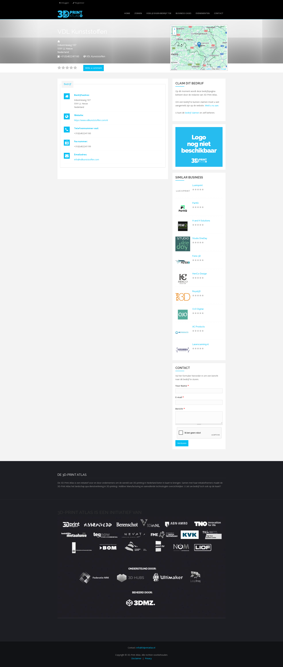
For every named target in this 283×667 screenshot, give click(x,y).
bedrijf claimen (192, 112)
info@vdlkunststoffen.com (86, 159)
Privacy (148, 658)
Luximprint (197, 185)
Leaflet (208, 69)
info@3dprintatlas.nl (145, 647)
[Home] (70, 13)
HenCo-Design (199, 273)
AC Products (198, 326)
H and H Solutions (201, 220)
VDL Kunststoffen (95, 56)
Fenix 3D (196, 256)
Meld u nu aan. (212, 105)
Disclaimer (136, 658)
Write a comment (93, 68)
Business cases (183, 13)
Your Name (182, 385)
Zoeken (138, 13)
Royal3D (196, 291)
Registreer (79, 3)
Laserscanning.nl (200, 344)
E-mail (179, 397)
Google (223, 69)
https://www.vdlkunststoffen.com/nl (91, 120)
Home (127, 13)
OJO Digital (198, 309)
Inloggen (65, 3)
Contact (218, 13)
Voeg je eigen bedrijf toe (158, 13)
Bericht (180, 408)
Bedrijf (67, 84)
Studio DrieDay (199, 238)
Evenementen (203, 13)
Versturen (181, 443)
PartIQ (195, 203)
